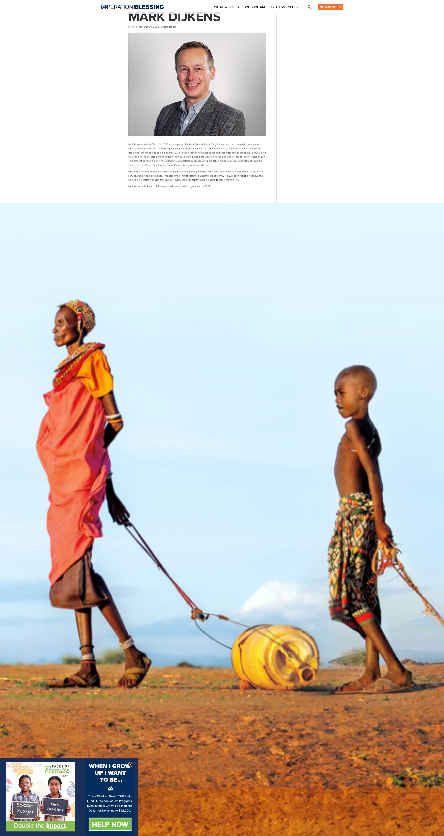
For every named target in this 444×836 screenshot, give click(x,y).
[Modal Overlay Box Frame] (69, 797)
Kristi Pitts (137, 27)
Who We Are (255, 7)
